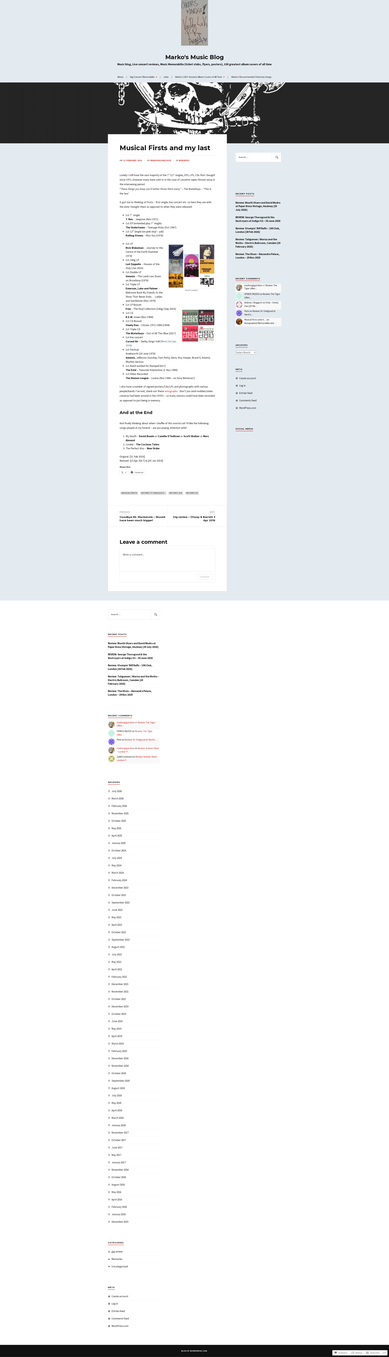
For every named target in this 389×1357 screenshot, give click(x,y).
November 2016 (120, 1169)
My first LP (192, 493)
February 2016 (119, 1207)
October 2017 (119, 1140)
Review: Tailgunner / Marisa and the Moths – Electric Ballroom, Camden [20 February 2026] (258, 243)
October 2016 (119, 1177)
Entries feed (246, 393)
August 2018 (118, 1088)
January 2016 (119, 1214)
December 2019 (120, 1006)
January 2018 (119, 1125)
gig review (117, 1251)
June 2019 (117, 1021)
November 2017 (120, 1132)
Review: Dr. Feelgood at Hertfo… (141, 739)
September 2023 (121, 902)
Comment (204, 576)
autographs (171, 391)
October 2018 (119, 1073)
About (120, 76)
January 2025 (119, 843)
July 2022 (117, 954)
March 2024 (118, 872)
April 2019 (117, 1036)
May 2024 (116, 865)
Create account (247, 378)
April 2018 (117, 1110)
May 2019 (116, 1028)
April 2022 (117, 969)
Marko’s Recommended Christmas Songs (251, 76)
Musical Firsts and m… (255, 319)
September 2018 (121, 1080)
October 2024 (119, 850)
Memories (184, 160)
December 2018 (120, 1058)
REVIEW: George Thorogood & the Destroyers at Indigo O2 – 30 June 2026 (258, 219)
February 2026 (119, 806)
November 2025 (120, 813)
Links (166, 76)
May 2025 (116, 828)
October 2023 (119, 895)
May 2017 (116, 1155)
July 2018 (117, 1095)
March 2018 (118, 1117)
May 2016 (116, 1192)
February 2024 (119, 880)
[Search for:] (258, 157)
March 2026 (118, 798)
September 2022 (121, 939)
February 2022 (119, 976)
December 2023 (120, 887)
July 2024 (117, 858)
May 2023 (116, 917)
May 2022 (116, 962)
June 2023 (117, 910)
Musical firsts (129, 493)
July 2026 (117, 791)
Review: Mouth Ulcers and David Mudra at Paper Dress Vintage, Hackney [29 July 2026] (258, 206)
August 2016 (118, 1184)
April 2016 (117, 1199)
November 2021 (120, 991)
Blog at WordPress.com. (194, 1351)
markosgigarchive (160, 160)
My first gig (176, 493)
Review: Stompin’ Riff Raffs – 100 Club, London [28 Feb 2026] (258, 230)
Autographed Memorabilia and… (260, 323)
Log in (242, 385)
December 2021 (120, 984)
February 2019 (119, 1051)
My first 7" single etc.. (153, 493)
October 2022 (119, 932)
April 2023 (117, 924)
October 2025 (119, 821)
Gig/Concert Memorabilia (142, 76)
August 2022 (118, 947)
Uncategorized (120, 1266)
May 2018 (116, 1103)
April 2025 (117, 835)
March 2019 (118, 1043)
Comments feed (248, 400)
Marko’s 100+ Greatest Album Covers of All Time (198, 76)
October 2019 (119, 1014)
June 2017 (117, 1147)
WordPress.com (247, 408)
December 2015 (120, 1221)
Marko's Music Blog (194, 57)
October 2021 (119, 999)
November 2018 (120, 1065)
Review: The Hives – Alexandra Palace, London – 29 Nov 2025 (257, 255)
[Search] (276, 157)
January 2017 (119, 1162)
